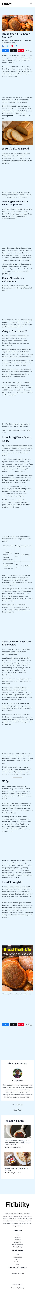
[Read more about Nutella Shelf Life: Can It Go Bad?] (17, 1159)
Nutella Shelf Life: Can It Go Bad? (16, 1169)
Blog (17, 1254)
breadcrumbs (7, 907)
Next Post (17, 1110)
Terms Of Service (17, 1244)
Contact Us (17, 1239)
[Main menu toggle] (31, 4)
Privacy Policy (17, 1247)
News (17, 1264)
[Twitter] (7, 46)
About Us (17, 1237)
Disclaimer (17, 1242)
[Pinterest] (12, 46)
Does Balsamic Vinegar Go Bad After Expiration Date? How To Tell (17, 1142)
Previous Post (17, 1105)
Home (18, 1235)
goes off (10, 116)
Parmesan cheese (9, 758)
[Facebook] (3, 46)
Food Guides (18, 1257)
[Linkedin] (16, 46)
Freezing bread (8, 349)
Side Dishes (17, 1262)
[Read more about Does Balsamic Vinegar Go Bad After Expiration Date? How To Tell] (17, 1131)
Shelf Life (27, 40)
